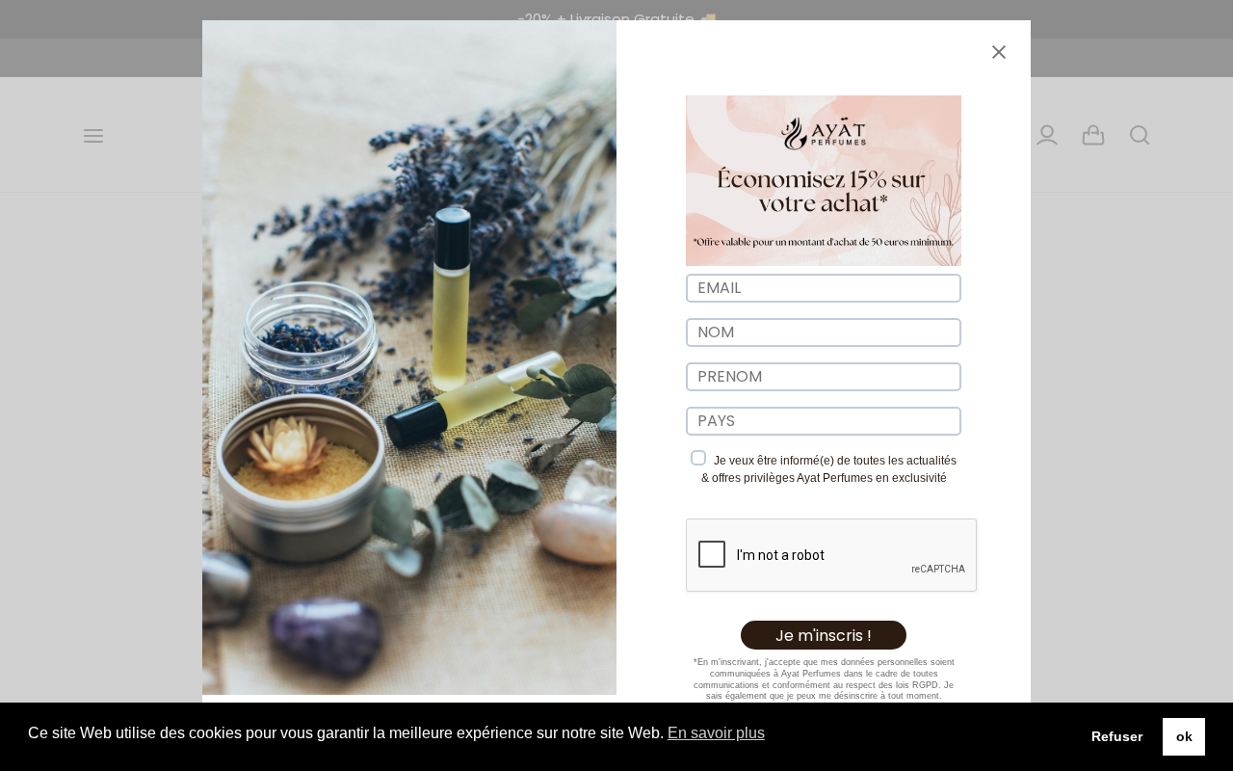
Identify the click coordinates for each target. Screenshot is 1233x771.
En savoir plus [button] (716, 733)
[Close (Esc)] (999, 52)
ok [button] (1184, 736)
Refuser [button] (1116, 736)
